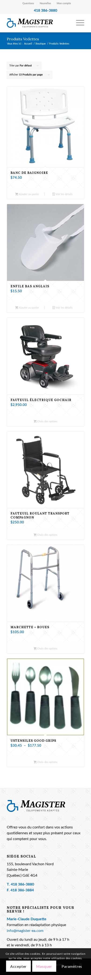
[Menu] (77, 23)
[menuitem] (28, 3)
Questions (28, 3)
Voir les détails (64, 194)
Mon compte (64, 3)
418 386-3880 (22, 884)
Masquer (44, 966)
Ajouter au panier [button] (28, 194)
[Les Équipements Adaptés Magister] (38, 23)
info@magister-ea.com (25, 931)
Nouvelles (45, 3)
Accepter (18, 966)
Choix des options (46, 421)
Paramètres (72, 966)
